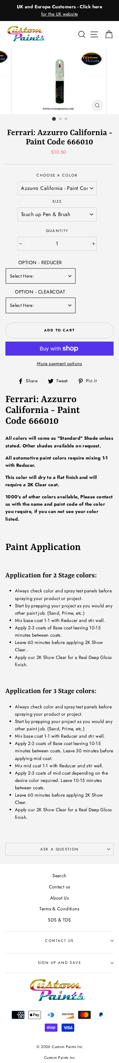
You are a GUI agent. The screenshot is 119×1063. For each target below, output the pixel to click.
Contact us (59, 887)
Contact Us (59, 940)
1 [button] (54, 119)
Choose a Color (56, 175)
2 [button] (60, 119)
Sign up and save (60, 962)
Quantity (57, 230)
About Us (59, 898)
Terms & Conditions (59, 909)
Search (59, 875)
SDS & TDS (59, 920)
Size (57, 201)
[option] (59, 10)
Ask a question (59, 849)
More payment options (59, 363)
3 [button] (66, 119)
